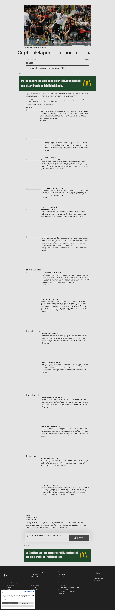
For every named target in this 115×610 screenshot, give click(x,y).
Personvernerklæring (29, 591)
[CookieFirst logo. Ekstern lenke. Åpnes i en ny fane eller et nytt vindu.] (2, 592)
